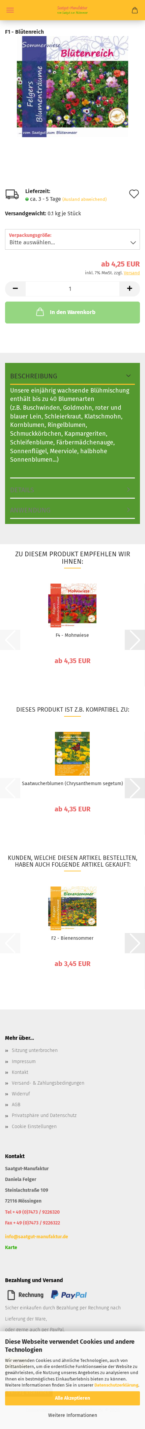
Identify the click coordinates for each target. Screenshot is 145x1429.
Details (22, 490)
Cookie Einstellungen (34, 1126)
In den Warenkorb (72, 312)
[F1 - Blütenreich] (72, 86)
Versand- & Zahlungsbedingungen (48, 1083)
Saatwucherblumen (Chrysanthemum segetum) (72, 783)
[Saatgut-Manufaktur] (72, 10)
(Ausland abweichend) (84, 199)
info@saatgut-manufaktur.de (36, 1237)
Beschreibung (33, 376)
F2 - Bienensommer (72, 938)
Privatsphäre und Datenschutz (44, 1115)
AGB (16, 1105)
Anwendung (30, 510)
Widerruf (21, 1094)
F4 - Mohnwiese (72, 635)
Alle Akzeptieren (72, 1398)
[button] (15, 289)
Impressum (24, 1061)
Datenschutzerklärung (116, 1385)
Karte (11, 1247)
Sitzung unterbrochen (35, 1050)
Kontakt (20, 1072)
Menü (10, 10)
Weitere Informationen (72, 1415)
